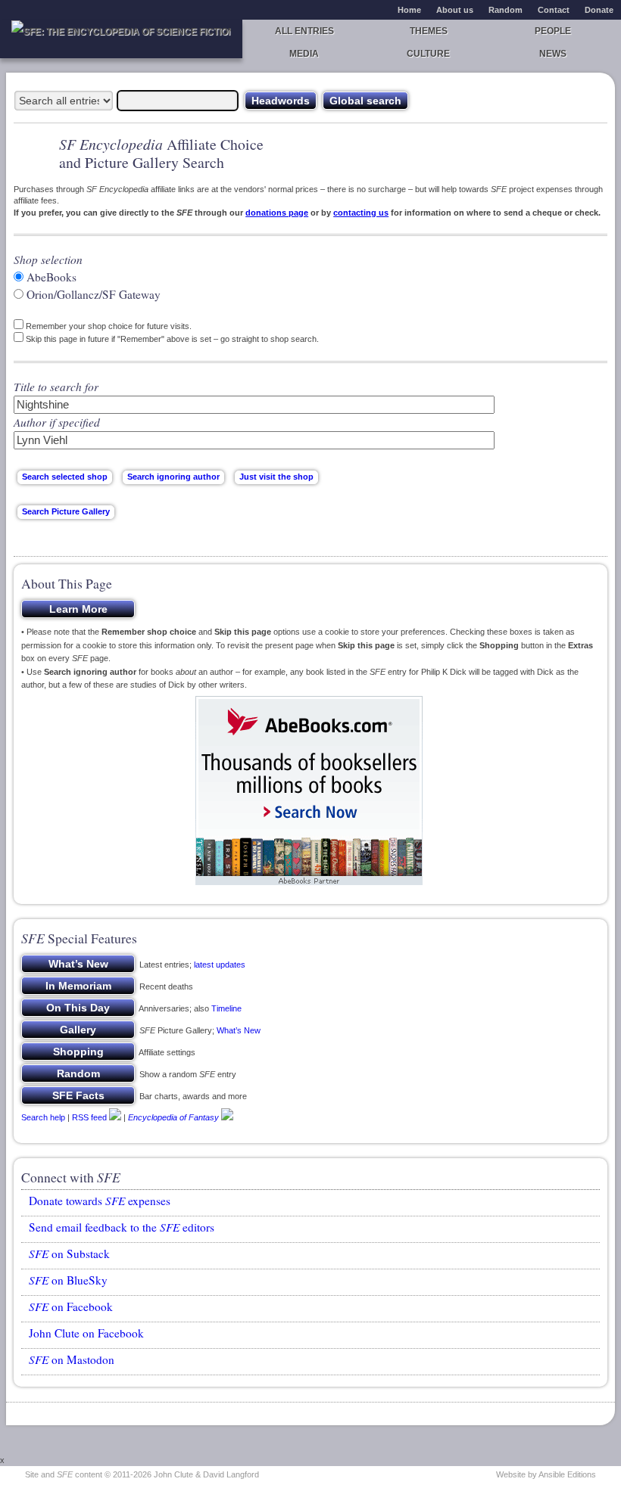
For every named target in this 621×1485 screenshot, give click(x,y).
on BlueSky (68, 1280)
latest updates (219, 964)
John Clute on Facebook (86, 1333)
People (553, 31)
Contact (554, 9)
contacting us (361, 212)
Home (409, 9)
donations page (276, 212)
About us (454, 9)
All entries (304, 31)
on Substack (69, 1253)
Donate (599, 9)
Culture (428, 53)
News (552, 53)
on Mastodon (71, 1359)
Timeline (226, 1008)
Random (505, 9)
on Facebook (71, 1306)
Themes (429, 31)
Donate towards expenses (99, 1200)
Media (304, 53)
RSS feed (89, 1116)
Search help (43, 1116)
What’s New (239, 1030)
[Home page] (121, 39)
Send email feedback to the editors (121, 1227)
